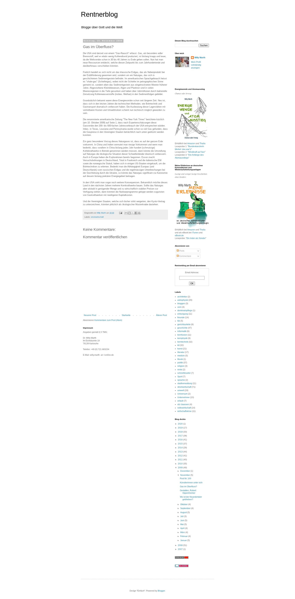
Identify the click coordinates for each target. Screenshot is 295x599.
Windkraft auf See (196, 152)
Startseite (126, 315)
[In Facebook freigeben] (136, 213)
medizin (181, 355)
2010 (180, 463)
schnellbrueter (184, 373)
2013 (180, 452)
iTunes (195, 232)
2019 (180, 428)
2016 (180, 439)
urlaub (180, 401)
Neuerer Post (90, 315)
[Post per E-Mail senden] (120, 213)
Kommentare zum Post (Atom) (108, 320)
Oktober (184, 504)
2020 (180, 424)
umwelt (180, 390)
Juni (182, 520)
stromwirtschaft (97, 217)
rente (179, 369)
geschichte (182, 328)
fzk (178, 321)
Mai (182, 524)
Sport (179, 376)
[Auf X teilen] (132, 213)
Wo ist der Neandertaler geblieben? (191, 498)
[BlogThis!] (129, 213)
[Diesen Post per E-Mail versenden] (126, 213)
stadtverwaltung (184, 383)
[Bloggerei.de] (181, 566)
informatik (181, 331)
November (185, 475)
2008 (180, 545)
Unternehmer (183, 397)
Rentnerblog (99, 14)
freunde (181, 317)
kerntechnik (182, 342)
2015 (180, 444)
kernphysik (182, 338)
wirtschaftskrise (184, 411)
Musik (180, 359)
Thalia (202, 143)
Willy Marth (199, 57)
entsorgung (182, 314)
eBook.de (179, 235)
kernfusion (182, 335)
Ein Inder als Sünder (196, 238)
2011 (180, 459)
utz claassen (183, 404)
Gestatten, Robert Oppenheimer (188, 491)
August (183, 512)
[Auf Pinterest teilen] (139, 213)
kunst (179, 348)
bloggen (181, 303)
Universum (182, 394)
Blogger (161, 591)
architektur (182, 296)
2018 (180, 432)
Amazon (191, 143)
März (182, 532)
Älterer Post (161, 315)
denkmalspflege (184, 310)
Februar (184, 536)
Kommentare (185, 256)
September (185, 508)
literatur (180, 352)
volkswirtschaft (184, 408)
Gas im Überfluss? (188, 486)
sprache (181, 380)
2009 (180, 467)
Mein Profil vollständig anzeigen (196, 65)
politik (180, 362)
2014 (180, 447)
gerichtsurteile (184, 324)
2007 (180, 549)
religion (180, 366)
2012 (180, 455)
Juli (182, 516)
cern (179, 307)
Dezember (185, 471)
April (182, 528)
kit (178, 345)
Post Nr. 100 (185, 478)
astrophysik (182, 300)
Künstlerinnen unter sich (191, 482)
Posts (181, 251)
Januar (183, 540)
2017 (180, 436)
